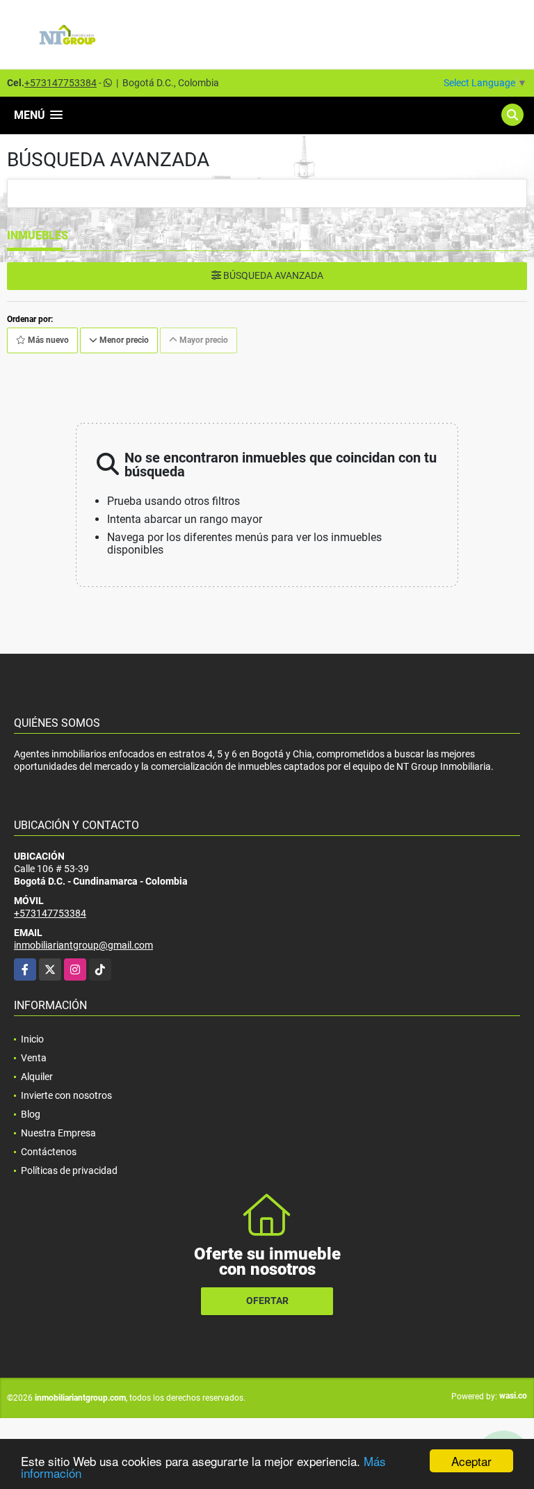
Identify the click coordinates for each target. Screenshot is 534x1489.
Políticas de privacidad (69, 1170)
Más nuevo (47, 340)
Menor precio (123, 340)
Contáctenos (48, 1151)
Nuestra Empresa (58, 1132)
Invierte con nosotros (66, 1095)
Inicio (32, 1039)
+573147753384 (60, 82)
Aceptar (471, 1461)
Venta (34, 1057)
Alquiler (37, 1076)
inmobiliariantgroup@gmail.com (83, 945)
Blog (30, 1114)
